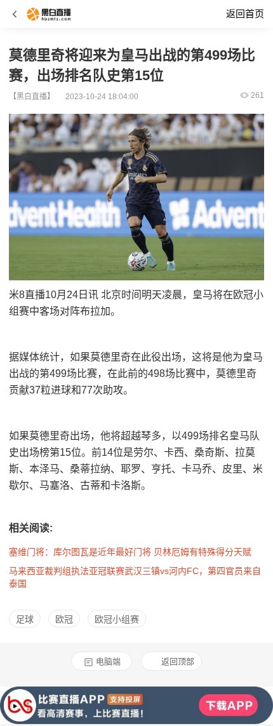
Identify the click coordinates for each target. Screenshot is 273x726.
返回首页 (245, 13)
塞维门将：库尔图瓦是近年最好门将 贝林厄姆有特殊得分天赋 (130, 552)
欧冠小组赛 (117, 619)
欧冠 (64, 619)
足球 (25, 619)
